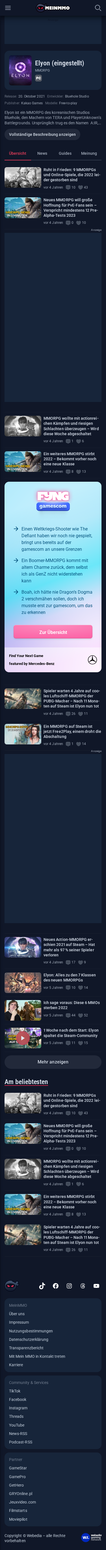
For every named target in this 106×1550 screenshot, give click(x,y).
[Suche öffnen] (98, 8)
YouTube (16, 1425)
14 (84, 744)
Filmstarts (18, 1510)
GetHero (16, 1485)
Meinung (89, 153)
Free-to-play (68, 103)
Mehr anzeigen (53, 1062)
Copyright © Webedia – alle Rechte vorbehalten (35, 1538)
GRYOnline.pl (20, 1493)
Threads (16, 1416)
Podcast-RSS (20, 1442)
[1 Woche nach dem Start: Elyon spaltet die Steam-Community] (23, 1038)
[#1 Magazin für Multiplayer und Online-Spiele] (53, 7)
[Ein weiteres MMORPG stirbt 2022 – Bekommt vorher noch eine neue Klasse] (23, 461)
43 (86, 187)
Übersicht (18, 153)
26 (73, 714)
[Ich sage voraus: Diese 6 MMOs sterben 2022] (23, 1010)
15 (86, 1043)
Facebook (17, 1399)
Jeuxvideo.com (22, 1502)
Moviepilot (18, 1519)
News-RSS (18, 1433)
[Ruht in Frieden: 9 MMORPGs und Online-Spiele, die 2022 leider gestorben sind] (23, 177)
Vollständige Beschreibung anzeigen (42, 134)
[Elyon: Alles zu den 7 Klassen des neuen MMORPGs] (23, 982)
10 (73, 187)
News (42, 153)
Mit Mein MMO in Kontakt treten (37, 1356)
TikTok (14, 1391)
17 (73, 962)
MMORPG (42, 70)
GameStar (18, 1468)
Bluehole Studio (77, 96)
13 (84, 472)
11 (86, 714)
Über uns (17, 1314)
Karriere (16, 1365)
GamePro (17, 1476)
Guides (65, 153)
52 (86, 1015)
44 (73, 1015)
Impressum (19, 1322)
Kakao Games (32, 103)
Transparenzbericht (26, 1348)
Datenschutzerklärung (28, 1339)
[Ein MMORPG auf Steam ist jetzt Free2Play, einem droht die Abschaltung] (23, 734)
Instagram (18, 1408)
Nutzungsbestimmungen (31, 1331)
